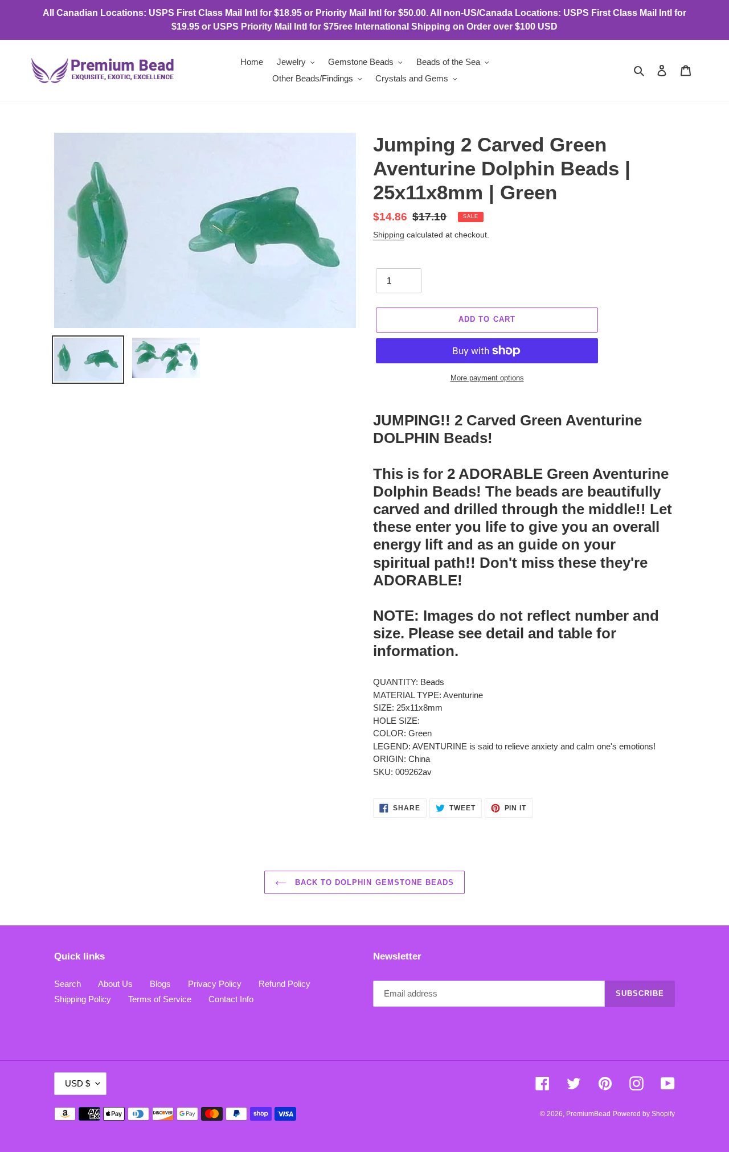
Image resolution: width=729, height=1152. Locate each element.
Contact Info (230, 999)
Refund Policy (284, 984)
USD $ (77, 1083)
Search (67, 984)
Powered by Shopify (644, 1114)
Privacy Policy (214, 984)
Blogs (160, 984)
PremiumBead (588, 1114)
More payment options (487, 378)
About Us (115, 984)
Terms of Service (159, 999)
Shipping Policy (82, 999)
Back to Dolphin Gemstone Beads (373, 882)
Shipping (388, 234)
